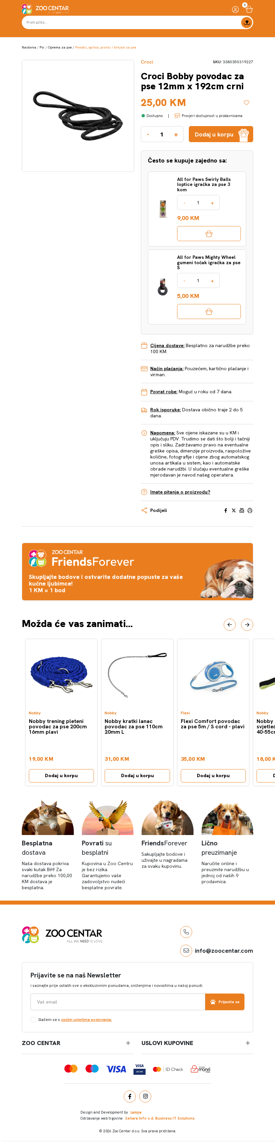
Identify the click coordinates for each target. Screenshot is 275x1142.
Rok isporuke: (165, 410)
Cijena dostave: (167, 345)
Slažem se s (75, 1019)
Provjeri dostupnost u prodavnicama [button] (212, 115)
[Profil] (235, 9)
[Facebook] (130, 1097)
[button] (230, 625)
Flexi (185, 713)
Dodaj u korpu (61, 775)
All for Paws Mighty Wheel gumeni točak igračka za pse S (208, 262)
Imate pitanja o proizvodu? (180, 492)
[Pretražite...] (246, 22)
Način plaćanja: (166, 369)
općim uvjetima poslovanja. (86, 1019)
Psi (42, 47)
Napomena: (162, 433)
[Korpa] (249, 9)
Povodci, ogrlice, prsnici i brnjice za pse (105, 47)
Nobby (35, 713)
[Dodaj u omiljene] (248, 102)
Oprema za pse (60, 47)
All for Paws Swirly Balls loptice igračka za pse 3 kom (204, 184)
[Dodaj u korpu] (209, 233)
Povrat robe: (163, 392)
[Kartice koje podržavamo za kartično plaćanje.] (71, 1068)
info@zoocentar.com (224, 950)
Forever (164, 843)
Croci (147, 62)
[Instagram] (145, 1097)
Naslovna (29, 47)
